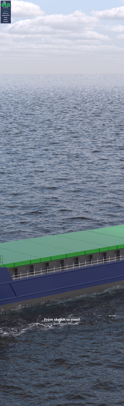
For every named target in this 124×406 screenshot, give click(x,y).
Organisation (6, 15)
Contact (5, 21)
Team (5, 17)
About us (5, 13)
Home (5, 11)
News (5, 19)
